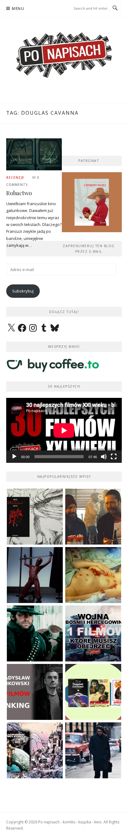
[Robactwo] (34, 154)
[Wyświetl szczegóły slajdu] (91, 202)
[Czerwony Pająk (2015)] (93, 750)
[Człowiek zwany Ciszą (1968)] (34, 633)
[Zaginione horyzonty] (34, 750)
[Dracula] (34, 516)
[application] (64, 430)
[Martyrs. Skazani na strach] (34, 575)
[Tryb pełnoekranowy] (114, 457)
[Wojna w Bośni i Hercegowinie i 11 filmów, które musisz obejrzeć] (93, 633)
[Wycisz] (104, 457)
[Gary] (93, 516)
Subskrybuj (23, 291)
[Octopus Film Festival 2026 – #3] (93, 692)
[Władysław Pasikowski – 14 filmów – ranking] (34, 692)
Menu (18, 8)
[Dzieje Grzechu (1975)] (93, 575)
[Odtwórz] (14, 457)
